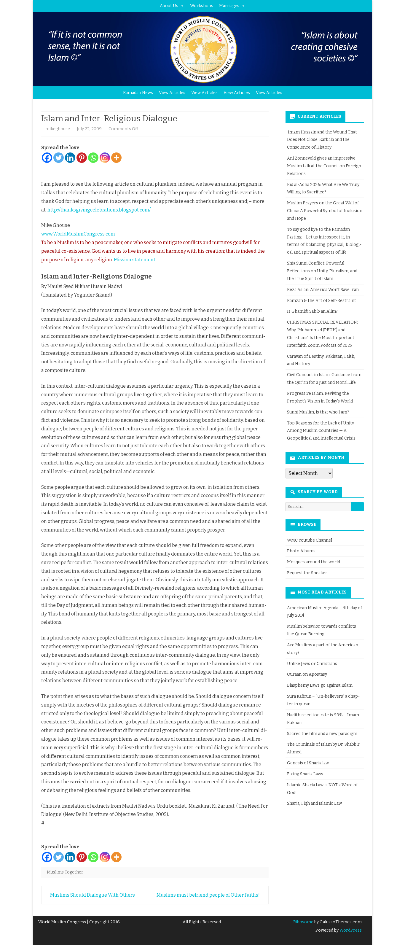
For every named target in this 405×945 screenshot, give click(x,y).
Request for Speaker (307, 572)
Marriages (229, 5)
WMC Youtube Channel (309, 540)
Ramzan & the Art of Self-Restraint (321, 300)
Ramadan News (138, 92)
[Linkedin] (70, 157)
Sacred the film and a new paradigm (322, 733)
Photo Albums (301, 550)
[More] (116, 157)
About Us (169, 5)
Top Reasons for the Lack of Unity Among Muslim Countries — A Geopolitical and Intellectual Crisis (321, 431)
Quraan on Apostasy (307, 674)
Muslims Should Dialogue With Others (92, 895)
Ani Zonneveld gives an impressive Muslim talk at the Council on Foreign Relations (324, 166)
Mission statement (134, 259)
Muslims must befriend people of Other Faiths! (209, 895)
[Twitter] (58, 157)
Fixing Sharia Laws (305, 774)
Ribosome (303, 922)
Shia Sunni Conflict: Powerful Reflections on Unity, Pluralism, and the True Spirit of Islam (322, 271)
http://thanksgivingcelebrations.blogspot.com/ (99, 210)
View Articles (172, 92)
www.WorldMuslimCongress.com (78, 234)
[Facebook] (47, 157)
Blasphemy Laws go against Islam (320, 685)
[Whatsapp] (93, 157)
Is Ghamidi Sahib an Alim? (312, 311)
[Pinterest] (81, 157)
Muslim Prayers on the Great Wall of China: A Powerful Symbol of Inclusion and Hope (324, 211)
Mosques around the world (313, 561)
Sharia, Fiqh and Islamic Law (314, 803)
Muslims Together (65, 872)
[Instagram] (105, 157)
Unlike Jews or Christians (312, 663)
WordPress (350, 930)
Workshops (201, 5)
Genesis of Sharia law (308, 763)
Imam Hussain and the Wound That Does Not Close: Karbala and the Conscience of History (322, 140)
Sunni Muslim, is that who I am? (318, 412)
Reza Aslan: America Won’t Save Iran (323, 289)
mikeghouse (57, 128)
